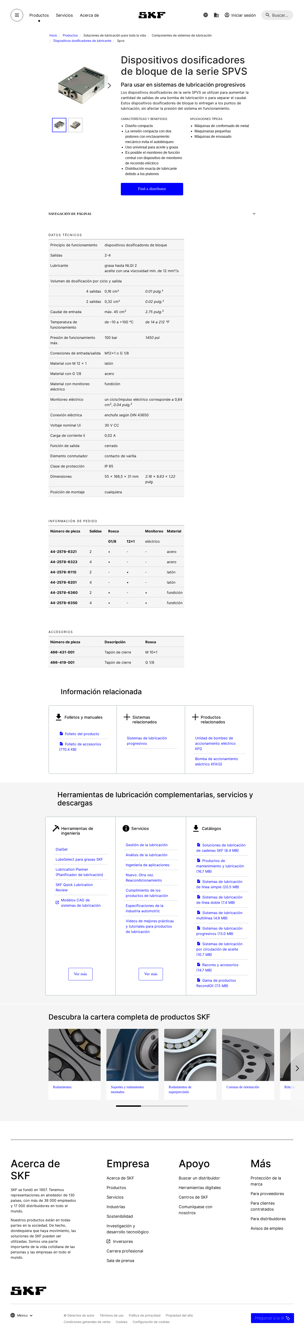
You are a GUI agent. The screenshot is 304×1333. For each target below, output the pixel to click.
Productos (70, 35)
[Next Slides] (109, 85)
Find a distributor (152, 188)
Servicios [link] (64, 15)
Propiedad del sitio (179, 1315)
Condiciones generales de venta (87, 1322)
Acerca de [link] (89, 15)
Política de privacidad (144, 1315)
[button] (205, 15)
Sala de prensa (120, 1260)
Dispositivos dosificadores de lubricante (82, 40)
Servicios (115, 1197)
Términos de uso (112, 1315)
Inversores (122, 1241)
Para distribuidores (268, 1218)
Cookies (121, 1322)
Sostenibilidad (120, 1216)
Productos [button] (39, 15)
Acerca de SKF (120, 1178)
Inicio (53, 35)
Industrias (116, 1206)
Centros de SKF (193, 1197)
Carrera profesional (125, 1251)
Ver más (80, 974)
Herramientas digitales (200, 1187)
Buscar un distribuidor (199, 1178)
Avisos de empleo (267, 1228)
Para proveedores (267, 1193)
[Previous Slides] (57, 85)
